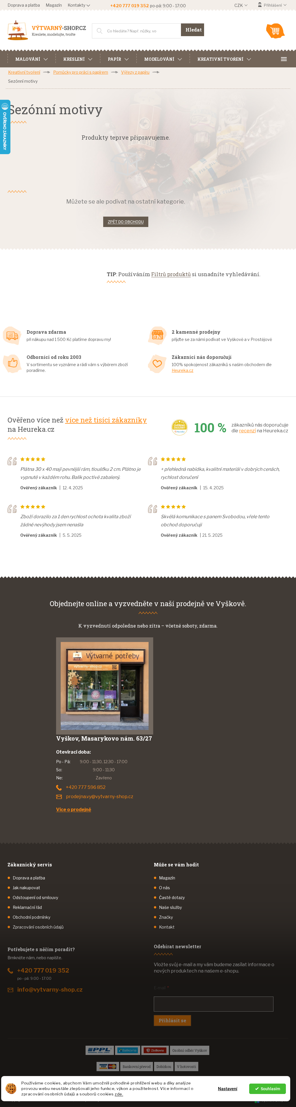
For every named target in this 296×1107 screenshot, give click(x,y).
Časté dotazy (172, 897)
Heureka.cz (182, 370)
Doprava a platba (24, 5)
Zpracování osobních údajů (38, 927)
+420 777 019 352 (43, 970)
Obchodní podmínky (31, 917)
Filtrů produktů (171, 274)
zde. (119, 1094)
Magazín (54, 5)
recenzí (247, 430)
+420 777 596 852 (86, 787)
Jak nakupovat (26, 887)
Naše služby (170, 907)
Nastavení (227, 1088)
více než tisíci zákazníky (106, 420)
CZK (239, 5)
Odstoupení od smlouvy (35, 897)
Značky (166, 917)
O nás (164, 887)
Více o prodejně (73, 809)
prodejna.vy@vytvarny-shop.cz (99, 796)
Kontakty (76, 5)
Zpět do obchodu (126, 221)
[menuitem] (32, 58)
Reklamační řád (27, 907)
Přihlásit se (172, 1020)
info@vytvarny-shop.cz (50, 989)
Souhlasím (270, 1088)
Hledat (194, 30)
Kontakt (167, 927)
